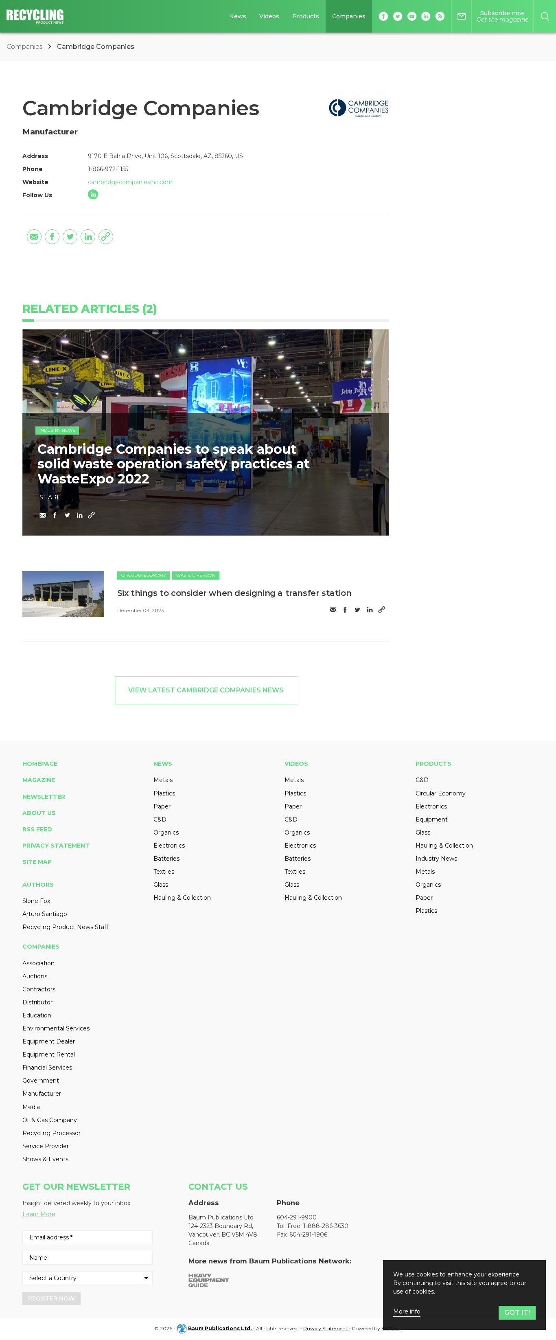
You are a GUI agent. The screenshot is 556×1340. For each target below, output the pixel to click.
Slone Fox (36, 901)
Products (305, 16)
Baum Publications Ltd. (220, 1328)
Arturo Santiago (44, 914)
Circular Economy (143, 575)
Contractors (38, 989)
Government (40, 1080)
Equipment (432, 819)
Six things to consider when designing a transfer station (234, 593)
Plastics (164, 793)
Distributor (37, 1002)
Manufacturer (41, 1093)
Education (36, 1015)
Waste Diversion (195, 575)
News (237, 16)
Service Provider (45, 1146)
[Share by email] (34, 236)
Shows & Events (45, 1159)
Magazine (38, 780)
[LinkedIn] (93, 194)
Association (38, 963)
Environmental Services (56, 1028)
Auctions (34, 976)
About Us (39, 813)
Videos (269, 16)
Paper (162, 806)
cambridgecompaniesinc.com (130, 182)
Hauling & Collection (182, 897)
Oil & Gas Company (49, 1120)
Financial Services (47, 1067)
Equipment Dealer (48, 1041)
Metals (163, 780)
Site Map (37, 862)
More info (406, 1311)
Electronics (169, 845)
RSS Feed (37, 829)
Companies (349, 16)
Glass (160, 884)
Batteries (166, 858)
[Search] (545, 16)
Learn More (38, 1214)
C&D (159, 819)
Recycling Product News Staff (65, 927)
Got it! (517, 1312)
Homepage (39, 763)
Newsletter (43, 796)
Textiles (163, 871)
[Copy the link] (106, 236)
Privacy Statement (56, 845)
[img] (63, 594)
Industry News (57, 430)
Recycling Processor (51, 1133)
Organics (166, 832)
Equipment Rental (48, 1054)
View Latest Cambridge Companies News (206, 690)
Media (31, 1107)
